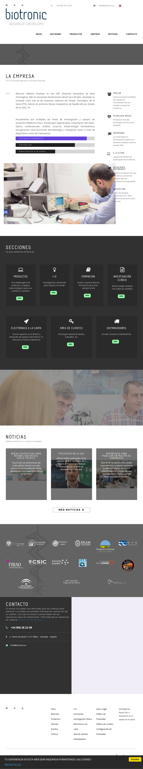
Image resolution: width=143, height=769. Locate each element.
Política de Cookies (104, 724)
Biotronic (55, 34)
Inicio (39, 34)
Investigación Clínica (83, 719)
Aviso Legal (101, 709)
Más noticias (70, 509)
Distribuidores (80, 739)
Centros (95, 34)
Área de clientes (81, 734)
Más (20, 298)
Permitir (135, 759)
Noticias (113, 34)
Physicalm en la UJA (71, 453)
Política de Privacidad (30, 620)
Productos (76, 34)
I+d (75, 709)
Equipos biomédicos (31, 138)
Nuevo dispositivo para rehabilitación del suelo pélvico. (26, 455)
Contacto (131, 34)
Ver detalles (12, 764)
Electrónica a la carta (32, 151)
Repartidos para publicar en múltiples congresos (116, 455)
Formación (25, 145)
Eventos (54, 729)
